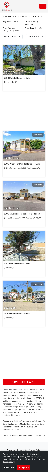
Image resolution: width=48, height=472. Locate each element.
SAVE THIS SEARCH (24, 382)
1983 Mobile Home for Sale (17, 78)
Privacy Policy (35, 450)
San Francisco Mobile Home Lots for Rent (26, 424)
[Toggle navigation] (42, 6)
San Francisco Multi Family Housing (18, 427)
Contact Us (22, 450)
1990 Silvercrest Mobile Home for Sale (23, 214)
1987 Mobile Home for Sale (17, 264)
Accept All (23, 467)
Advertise (11, 450)
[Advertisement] (24, 353)
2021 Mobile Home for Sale (17, 313)
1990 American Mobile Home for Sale (22, 164)
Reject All (9, 467)
